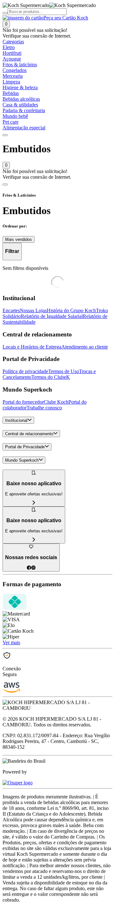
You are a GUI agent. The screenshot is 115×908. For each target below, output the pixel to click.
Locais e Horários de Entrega (32, 347)
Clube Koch (56, 402)
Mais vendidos (18, 239)
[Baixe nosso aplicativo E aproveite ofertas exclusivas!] (34, 540)
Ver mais (11, 642)
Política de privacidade (25, 371)
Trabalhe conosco (44, 407)
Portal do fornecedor (23, 402)
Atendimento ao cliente (84, 347)
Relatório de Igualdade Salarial (52, 316)
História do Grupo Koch (71, 310)
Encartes (11, 310)
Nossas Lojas (33, 310)
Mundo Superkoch (22, 460)
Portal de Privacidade (25, 447)
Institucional (16, 420)
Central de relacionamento (29, 433)
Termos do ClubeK (50, 377)
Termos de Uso (63, 371)
